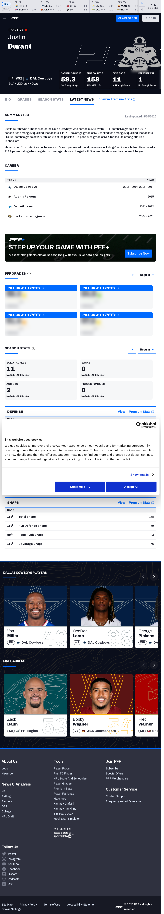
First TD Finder (63, 773)
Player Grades (63, 783)
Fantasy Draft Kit (64, 803)
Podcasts (13, 879)
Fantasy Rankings (65, 808)
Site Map (7, 904)
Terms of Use (52, 904)
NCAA (6, 9)
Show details (139, 474)
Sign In (151, 18)
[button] (138, 253)
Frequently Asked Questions (123, 801)
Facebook (14, 869)
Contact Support (116, 796)
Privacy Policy (28, 904)
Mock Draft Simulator (67, 818)
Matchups (60, 798)
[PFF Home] (15, 18)
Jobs (5, 768)
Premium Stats (63, 788)
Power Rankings (64, 793)
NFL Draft (8, 816)
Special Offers (114, 773)
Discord (12, 874)
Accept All (131, 486)
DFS (4, 806)
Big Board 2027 (63, 813)
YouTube (13, 864)
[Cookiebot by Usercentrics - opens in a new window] (138, 425)
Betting (6, 796)
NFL (6, 4)
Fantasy (7, 801)
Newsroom (8, 773)
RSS (10, 884)
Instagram (14, 859)
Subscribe (112, 768)
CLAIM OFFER (127, 18)
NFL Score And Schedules (70, 778)
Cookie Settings (11, 909)
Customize (77, 486)
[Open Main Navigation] (5, 18)
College (6, 811)
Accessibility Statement (81, 904)
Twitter (12, 854)
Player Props (62, 768)
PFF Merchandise (117, 778)
